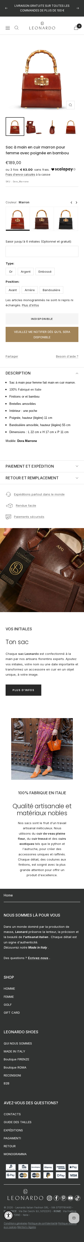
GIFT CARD (12, 1012)
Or (11, 271)
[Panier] (76, 27)
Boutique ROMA (15, 1067)
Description (18, 373)
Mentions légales (26, 1227)
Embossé (45, 271)
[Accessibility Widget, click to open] (8, 1215)
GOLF (8, 1004)
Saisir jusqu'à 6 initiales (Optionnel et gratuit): (39, 241)
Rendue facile (26, 505)
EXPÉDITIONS (13, 1130)
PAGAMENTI (12, 1138)
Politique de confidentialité (42, 1223)
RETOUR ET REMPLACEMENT (32, 478)
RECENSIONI (12, 1075)
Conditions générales (15, 1223)
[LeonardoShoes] (25, 1195)
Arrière (30, 290)
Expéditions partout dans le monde (39, 494)
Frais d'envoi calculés (20, 174)
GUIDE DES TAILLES (18, 1122)
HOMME (9, 988)
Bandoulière (51, 290)
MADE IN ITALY (14, 1051)
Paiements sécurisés (29, 517)
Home (8, 895)
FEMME (9, 997)
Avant (13, 290)
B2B (6, 1083)
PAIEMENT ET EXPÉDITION (30, 466)
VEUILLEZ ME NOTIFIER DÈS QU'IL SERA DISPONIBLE (42, 334)
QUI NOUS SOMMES (18, 1043)
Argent (26, 271)
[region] (42, 218)
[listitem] (18, 219)
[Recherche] (16, 28)
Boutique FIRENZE (16, 1059)
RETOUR (10, 1146)
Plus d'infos (30, 305)
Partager (12, 356)
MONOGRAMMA (15, 1154)
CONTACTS (12, 1114)
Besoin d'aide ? (67, 356)
